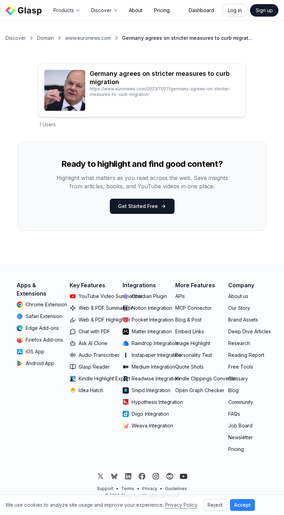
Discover (16, 38)
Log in (235, 10)
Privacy (149, 488)
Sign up (264, 10)
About (135, 10)
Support (105, 488)
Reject (215, 505)
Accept (242, 505)
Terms (127, 488)
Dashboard (201, 10)
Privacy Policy (181, 505)
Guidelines (176, 488)
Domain (45, 38)
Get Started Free (138, 206)
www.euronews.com (88, 38)
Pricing (162, 10)
